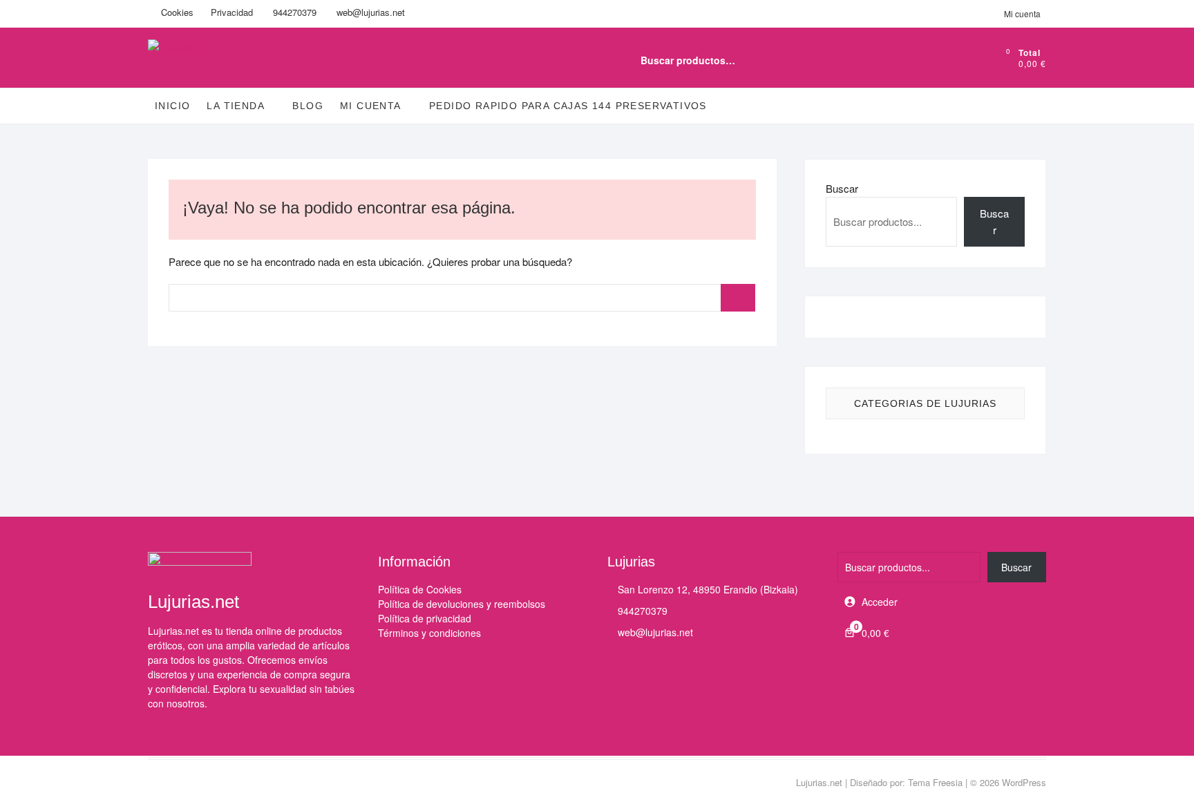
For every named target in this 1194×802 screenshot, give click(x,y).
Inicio (172, 105)
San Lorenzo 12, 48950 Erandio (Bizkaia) (706, 589)
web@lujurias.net (369, 12)
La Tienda (236, 105)
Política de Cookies (420, 589)
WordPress (1024, 782)
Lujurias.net (819, 782)
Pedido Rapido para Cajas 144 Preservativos (568, 105)
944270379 (293, 12)
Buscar (944, 60)
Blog (307, 105)
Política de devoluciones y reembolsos (461, 604)
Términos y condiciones (429, 633)
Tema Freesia (935, 782)
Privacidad (232, 12)
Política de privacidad (424, 618)
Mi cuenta (1022, 13)
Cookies (175, 12)
